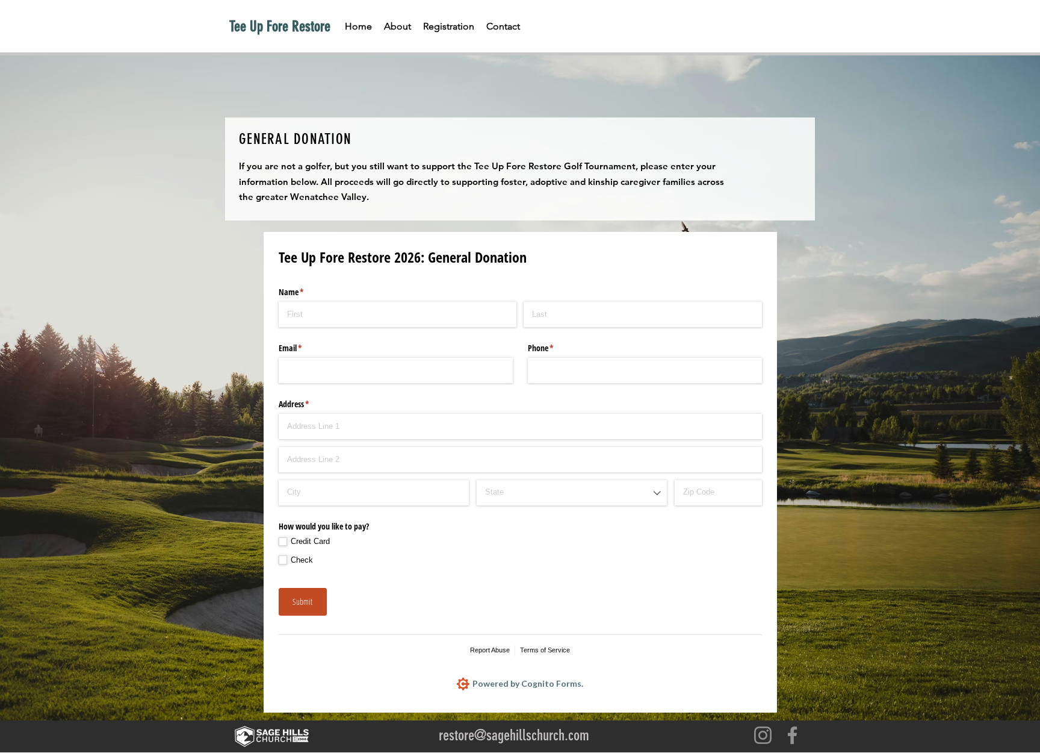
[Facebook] (792, 735)
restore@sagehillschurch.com (514, 735)
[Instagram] (763, 735)
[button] (448, 26)
